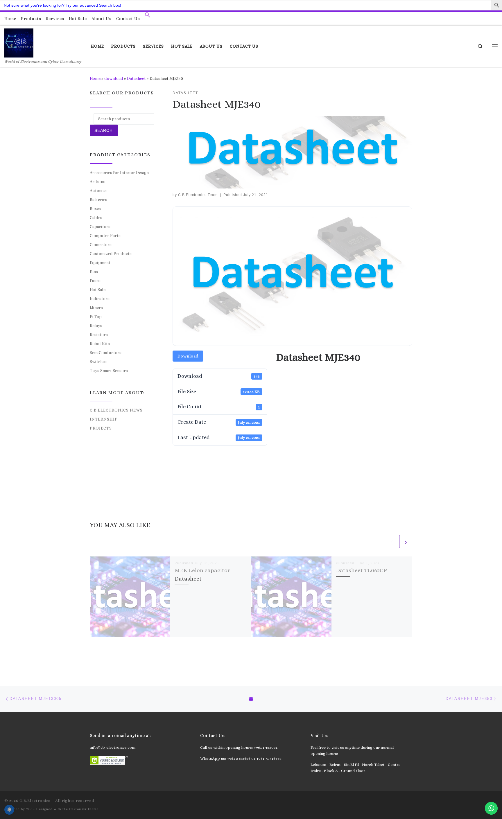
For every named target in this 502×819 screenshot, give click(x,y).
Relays (96, 325)
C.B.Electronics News (116, 410)
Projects (101, 428)
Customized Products (111, 253)
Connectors (101, 244)
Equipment (100, 262)
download (113, 78)
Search (103, 130)
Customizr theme (83, 809)
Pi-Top (96, 316)
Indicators (100, 298)
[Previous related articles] (391, 541)
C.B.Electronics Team (198, 195)
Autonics (98, 190)
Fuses (95, 280)
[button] (148, 16)
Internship (104, 419)
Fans (94, 271)
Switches (98, 361)
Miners (96, 307)
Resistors (99, 334)
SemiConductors (105, 352)
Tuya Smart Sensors (109, 370)
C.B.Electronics (35, 800)
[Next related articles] (405, 541)
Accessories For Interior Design (119, 172)
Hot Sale (97, 289)
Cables (96, 217)
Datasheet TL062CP (361, 570)
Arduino (97, 181)
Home (95, 78)
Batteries (98, 199)
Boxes (95, 208)
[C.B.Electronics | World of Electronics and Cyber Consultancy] (18, 42)
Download (188, 356)
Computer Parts (105, 235)
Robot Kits (100, 343)
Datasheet (136, 78)
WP (29, 809)
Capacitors (100, 226)
